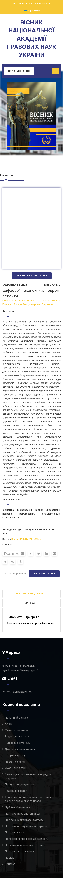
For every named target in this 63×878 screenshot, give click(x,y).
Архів (8, 723)
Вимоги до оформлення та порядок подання (28, 776)
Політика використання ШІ (22, 813)
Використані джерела (31, 593)
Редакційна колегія (17, 736)
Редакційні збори (16, 790)
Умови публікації (15, 768)
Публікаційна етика (17, 807)
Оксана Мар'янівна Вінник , (19, 300)
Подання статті (15, 761)
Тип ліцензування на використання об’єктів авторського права (28, 799)
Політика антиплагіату (19, 851)
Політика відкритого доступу (24, 819)
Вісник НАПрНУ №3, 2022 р (26, 539)
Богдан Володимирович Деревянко (34, 304)
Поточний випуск (16, 717)
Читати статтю (44, 573)
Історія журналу (15, 755)
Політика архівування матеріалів (26, 826)
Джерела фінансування (20, 749)
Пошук (9, 857)
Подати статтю (19, 71)
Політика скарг (14, 832)
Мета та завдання (16, 730)
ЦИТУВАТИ (31, 602)
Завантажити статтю (31, 275)
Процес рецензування (19, 784)
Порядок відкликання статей (24, 845)
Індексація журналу (17, 742)
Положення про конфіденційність (26, 838)
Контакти (11, 864)
